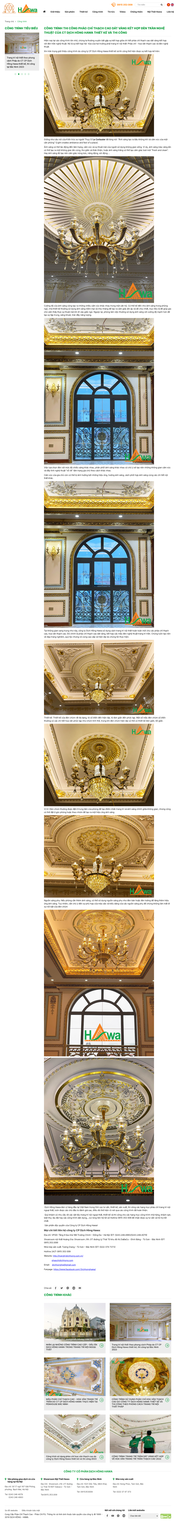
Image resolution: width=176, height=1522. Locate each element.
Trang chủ (9, 21)
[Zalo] (123, 1515)
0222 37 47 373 (124, 1492)
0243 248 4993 (16, 1497)
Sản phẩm (70, 11)
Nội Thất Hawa (154, 11)
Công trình (97, 11)
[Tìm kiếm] (161, 4)
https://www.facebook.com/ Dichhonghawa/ (74, 1269)
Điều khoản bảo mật (31, 1510)
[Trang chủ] (44, 11)
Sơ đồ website (11, 1510)
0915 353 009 (125, 4)
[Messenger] (118, 1515)
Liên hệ (170, 11)
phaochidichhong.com (62, 1260)
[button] (15, 80)
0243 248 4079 (16, 1494)
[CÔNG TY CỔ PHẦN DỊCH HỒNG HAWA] (20, 8)
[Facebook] (107, 1515)
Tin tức (111, 11)
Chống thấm (136, 11)
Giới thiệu (55, 11)
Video (123, 11)
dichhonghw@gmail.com (64, 1264)
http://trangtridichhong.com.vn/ (68, 1256)
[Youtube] (112, 1515)
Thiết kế (83, 11)
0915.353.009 (50, 1494)
